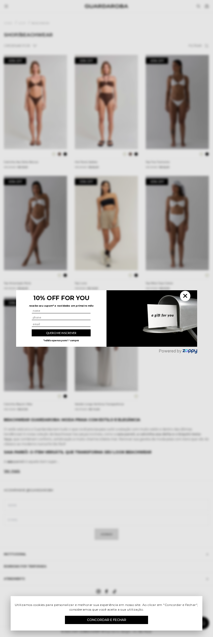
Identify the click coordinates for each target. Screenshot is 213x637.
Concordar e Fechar (106, 620)
